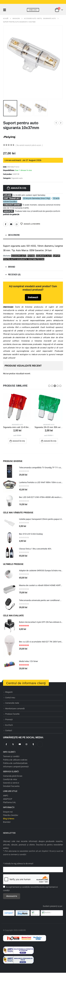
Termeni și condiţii (11, 756)
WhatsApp (16, 224)
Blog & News (8, 818)
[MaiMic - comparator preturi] (52, 913)
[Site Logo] (33, 10)
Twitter (13, 744)
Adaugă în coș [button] (18, 441)
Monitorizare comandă (15, 708)
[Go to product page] (17, 407)
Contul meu (10, 697)
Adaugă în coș (18, 188)
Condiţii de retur (10, 779)
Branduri (6, 822)
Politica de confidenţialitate (15, 763)
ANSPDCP (7, 799)
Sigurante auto (17, 178)
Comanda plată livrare (12, 776)
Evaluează (33, 297)
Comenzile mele (12, 703)
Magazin (9, 692)
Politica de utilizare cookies (15, 760)
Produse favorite (12, 714)
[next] (61, 123)
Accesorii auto (18, 256)
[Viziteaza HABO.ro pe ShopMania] (23, 913)
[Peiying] (9, 137)
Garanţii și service (11, 783)
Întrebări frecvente (11, 786)
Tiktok (40, 744)
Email (11, 224)
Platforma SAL (9, 802)
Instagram (26, 744)
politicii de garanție (11, 214)
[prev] (56, 123)
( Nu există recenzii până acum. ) (29, 145)
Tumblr (33, 744)
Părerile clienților (10, 815)
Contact (8, 730)
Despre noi (8, 812)
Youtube (20, 744)
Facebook (5, 224)
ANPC (5, 795)
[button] (5, 10)
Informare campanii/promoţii (16, 766)
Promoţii (9, 719)
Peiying (31, 256)
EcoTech (9, 725)
